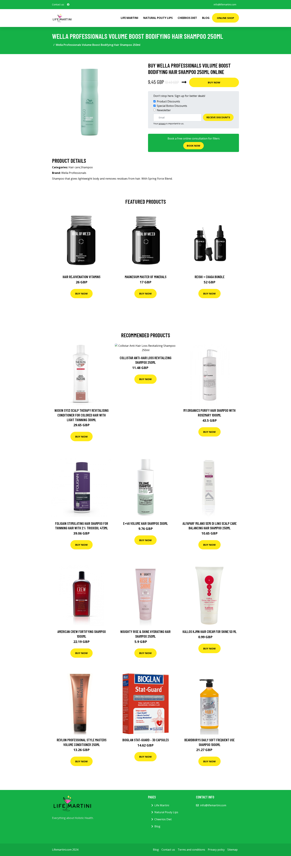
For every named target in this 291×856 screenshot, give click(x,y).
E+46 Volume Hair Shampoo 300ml (145, 523)
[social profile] (68, 4)
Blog (205, 18)
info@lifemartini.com (225, 4)
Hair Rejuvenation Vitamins (81, 277)
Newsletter (164, 110)
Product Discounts (168, 101)
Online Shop (225, 18)
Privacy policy (216, 849)
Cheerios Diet (187, 18)
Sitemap (232, 849)
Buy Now (214, 82)
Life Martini (129, 18)
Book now (193, 145)
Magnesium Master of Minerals (145, 277)
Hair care (74, 167)
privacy (162, 123)
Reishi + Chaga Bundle (209, 277)
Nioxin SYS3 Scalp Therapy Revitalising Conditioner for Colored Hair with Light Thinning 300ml (82, 415)
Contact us (168, 849)
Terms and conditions (191, 849)
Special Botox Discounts (172, 106)
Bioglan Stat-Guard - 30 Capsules (145, 740)
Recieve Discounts (218, 117)
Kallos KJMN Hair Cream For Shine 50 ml (210, 631)
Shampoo (87, 167)
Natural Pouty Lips (158, 18)
